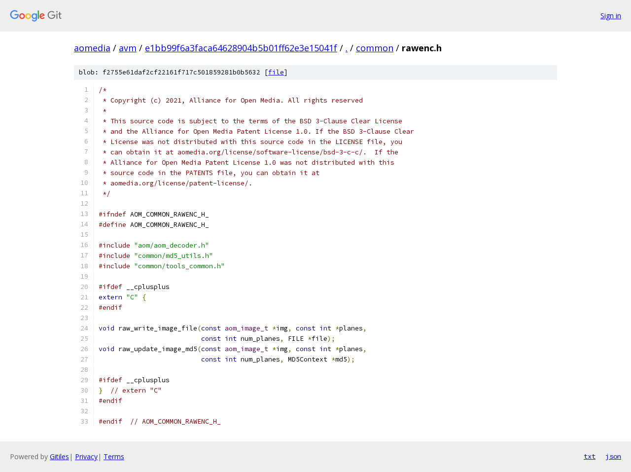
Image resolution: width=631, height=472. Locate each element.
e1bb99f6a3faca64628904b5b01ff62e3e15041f (241, 48)
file (276, 72)
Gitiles (59, 456)
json (613, 456)
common (374, 48)
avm (128, 48)
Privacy (86, 456)
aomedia (92, 48)
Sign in (610, 15)
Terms (114, 456)
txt (590, 456)
